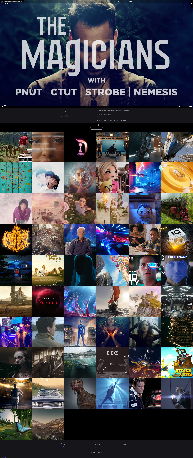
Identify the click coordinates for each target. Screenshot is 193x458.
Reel (114, 1)
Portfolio (124, 1)
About (118, 1)
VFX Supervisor (3, 457)
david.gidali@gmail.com (65, 446)
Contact (130, 1)
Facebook (96, 447)
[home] (66, 1)
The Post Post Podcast (127, 446)
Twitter (95, 446)
